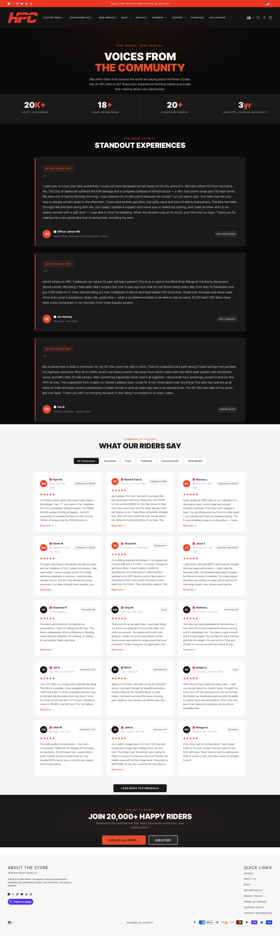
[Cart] (270, 17)
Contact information (258, 913)
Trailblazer (146, 461)
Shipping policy (254, 907)
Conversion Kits (170, 461)
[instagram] (17, 3)
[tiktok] (26, 3)
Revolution (110, 461)
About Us (250, 879)
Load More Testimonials (140, 788)
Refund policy (253, 890)
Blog (247, 884)
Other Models (195, 461)
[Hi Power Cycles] (23, 17)
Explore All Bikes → (124, 840)
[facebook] (8, 3)
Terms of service (255, 901)
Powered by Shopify (140, 922)
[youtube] (21, 3)
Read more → (46, 525)
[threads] (31, 3)
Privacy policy (253, 896)
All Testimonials (86, 461)
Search (248, 873)
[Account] (264, 17)
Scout (128, 461)
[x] (13, 3)
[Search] (258, 17)
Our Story (163, 840)
